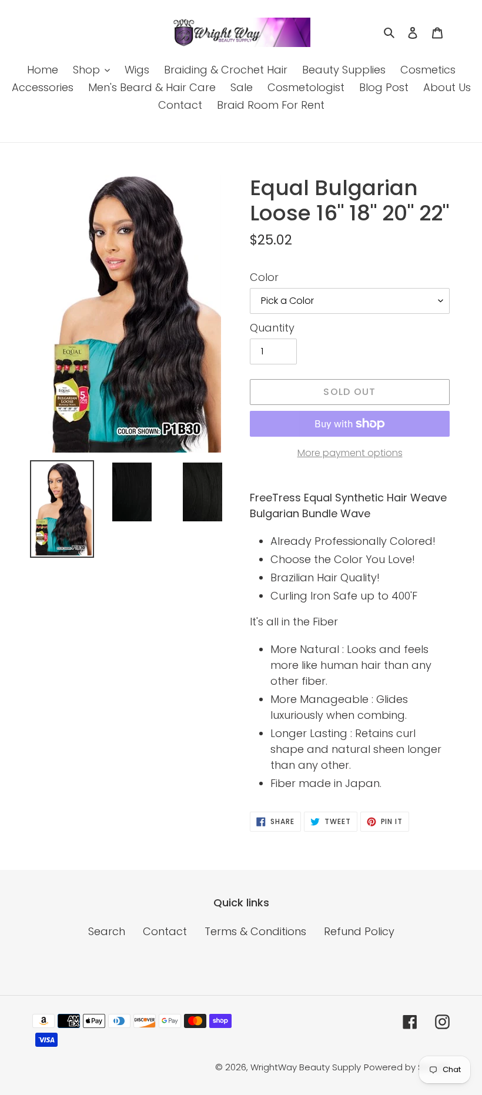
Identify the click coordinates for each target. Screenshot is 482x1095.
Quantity (272, 327)
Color (264, 277)
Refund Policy (359, 931)
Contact (165, 931)
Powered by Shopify (407, 1067)
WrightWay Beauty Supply (305, 1067)
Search (106, 931)
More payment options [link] (350, 453)
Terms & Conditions (255, 931)
